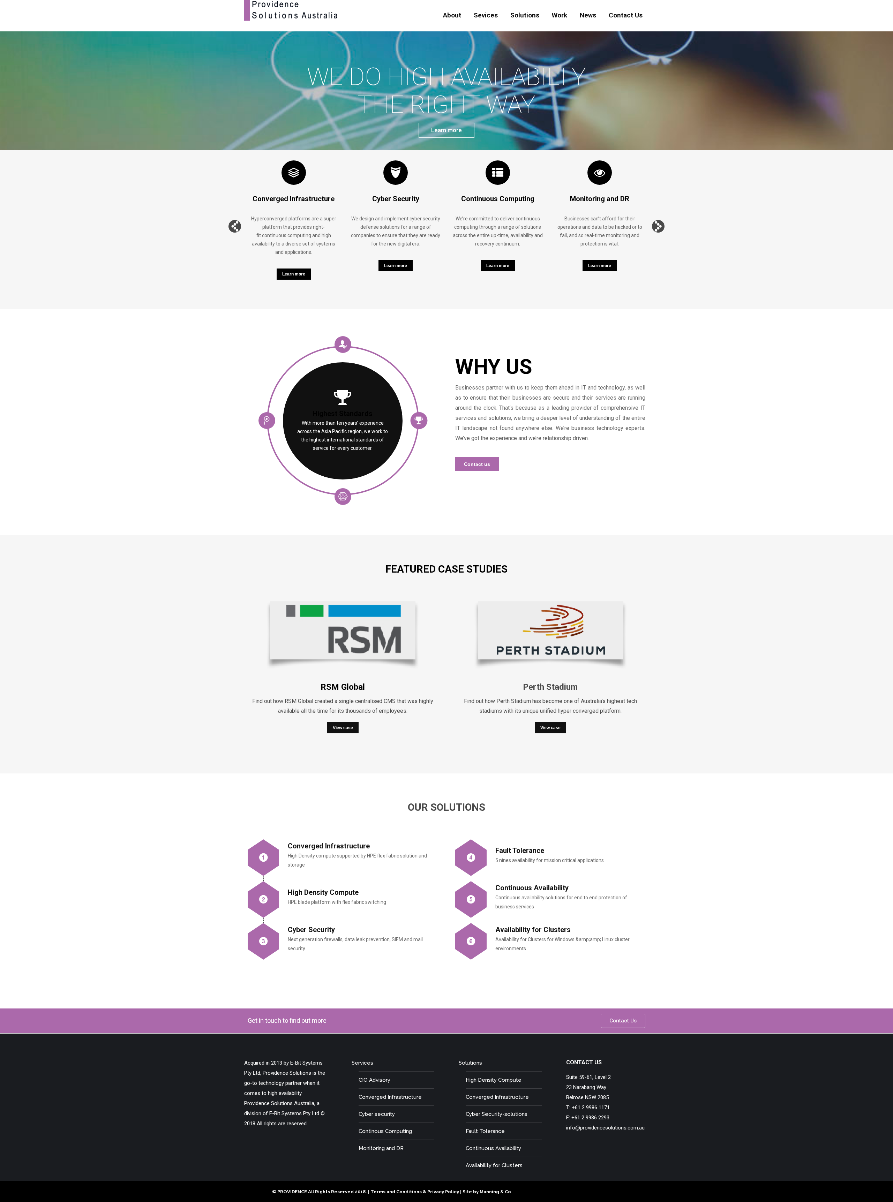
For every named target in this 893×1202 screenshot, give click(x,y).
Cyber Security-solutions (496, 1114)
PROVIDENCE (292, 1191)
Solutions (470, 1063)
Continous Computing (385, 1131)
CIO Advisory (374, 1080)
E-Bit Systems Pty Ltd (294, 1113)
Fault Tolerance (485, 1131)
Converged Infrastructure (390, 1097)
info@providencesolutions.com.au (605, 1128)
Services (362, 1063)
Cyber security (377, 1114)
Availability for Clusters (494, 1165)
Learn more (446, 130)
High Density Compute (493, 1080)
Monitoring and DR (381, 1148)
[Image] (342, 637)
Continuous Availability (493, 1148)
